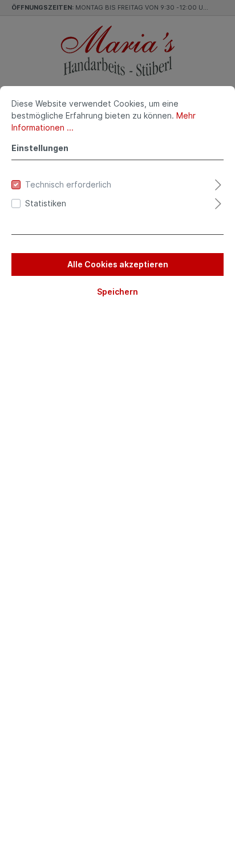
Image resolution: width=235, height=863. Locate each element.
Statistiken (45, 203)
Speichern (117, 291)
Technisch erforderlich (68, 184)
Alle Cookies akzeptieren (117, 264)
